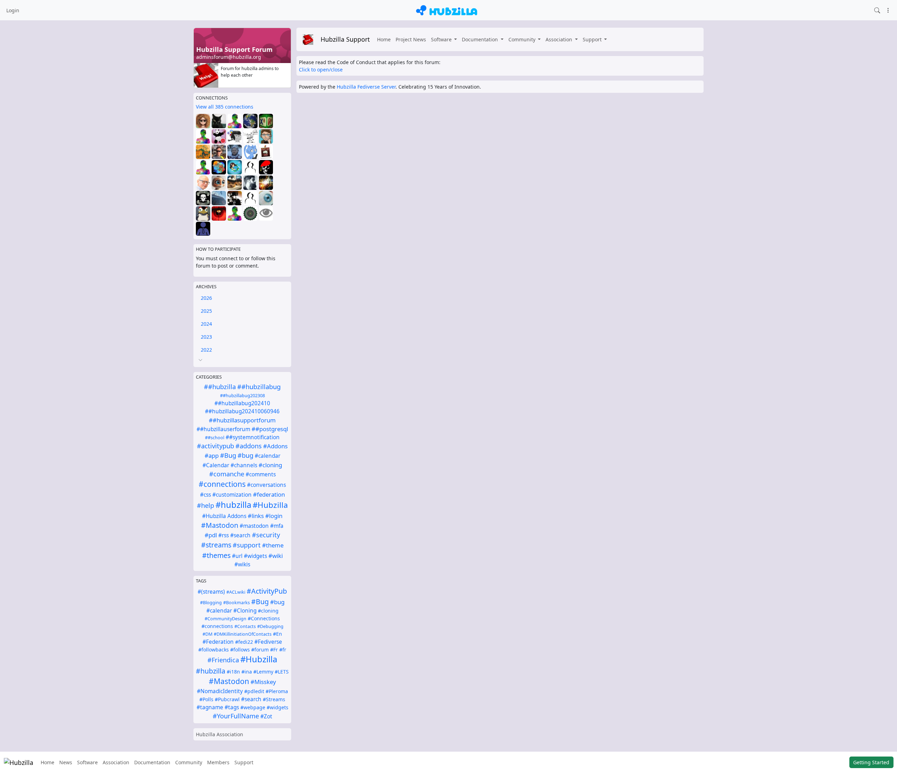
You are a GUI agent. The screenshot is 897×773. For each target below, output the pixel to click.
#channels (244, 465)
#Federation (218, 642)
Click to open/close (321, 69)
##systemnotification (253, 437)
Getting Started (871, 762)
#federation (269, 494)
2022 (206, 349)
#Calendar (216, 465)
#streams (216, 545)
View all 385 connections (224, 106)
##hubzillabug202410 (242, 403)
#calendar (267, 456)
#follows (240, 649)
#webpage (252, 707)
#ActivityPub (267, 591)
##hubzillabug (259, 386)
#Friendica (223, 660)
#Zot (266, 716)
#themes (216, 555)
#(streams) (211, 591)
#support (247, 545)
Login (12, 10)
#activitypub (215, 446)
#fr (282, 649)
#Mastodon (219, 525)
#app (212, 455)
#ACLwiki (235, 592)
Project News (411, 39)
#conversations (266, 485)
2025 (206, 311)
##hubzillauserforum (223, 429)
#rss (223, 535)
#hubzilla (233, 504)
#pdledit (254, 691)
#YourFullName (236, 716)
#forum (260, 649)
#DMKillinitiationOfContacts (243, 634)
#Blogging (211, 603)
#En (277, 633)
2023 (206, 336)
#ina (246, 671)
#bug (245, 455)
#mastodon (254, 526)
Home (384, 39)
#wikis (242, 564)
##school (214, 438)
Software (442, 39)
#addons (248, 446)
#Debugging (270, 626)
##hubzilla (220, 386)
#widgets (255, 556)
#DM (207, 634)
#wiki (275, 556)
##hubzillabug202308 (242, 396)
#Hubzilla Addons (224, 516)
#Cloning (244, 610)
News (65, 762)
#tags (232, 707)
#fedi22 (244, 642)
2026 (206, 298)
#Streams (274, 699)
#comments (261, 474)
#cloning (270, 465)
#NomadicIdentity (220, 691)
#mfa (276, 526)
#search (240, 535)
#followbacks (213, 649)
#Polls (206, 699)
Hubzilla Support (345, 39)
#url (237, 556)
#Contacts (245, 626)
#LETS (282, 671)
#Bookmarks (236, 603)
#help (205, 505)
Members (218, 762)
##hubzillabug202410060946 (242, 411)
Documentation (480, 39)
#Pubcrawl (227, 699)
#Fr (274, 649)
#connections (222, 484)
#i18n (233, 671)
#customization (232, 494)
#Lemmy (263, 671)
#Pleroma (277, 691)
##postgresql (270, 429)
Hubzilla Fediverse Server (366, 86)
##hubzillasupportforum (242, 420)
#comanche (226, 474)
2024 (206, 323)
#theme (272, 545)
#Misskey (263, 682)
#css (205, 494)
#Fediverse (268, 642)
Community (522, 39)
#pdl (211, 535)
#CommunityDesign (225, 619)
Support (593, 39)
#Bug (228, 455)
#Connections (264, 618)
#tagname (210, 707)
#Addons (275, 446)
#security (266, 535)
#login (273, 516)
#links (256, 516)
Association (560, 39)
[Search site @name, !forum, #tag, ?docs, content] (877, 10)
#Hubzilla (270, 504)
